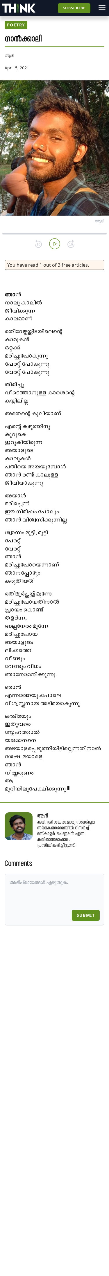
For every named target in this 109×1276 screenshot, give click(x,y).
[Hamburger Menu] (102, 7)
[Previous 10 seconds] (38, 244)
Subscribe (74, 8)
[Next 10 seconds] (71, 244)
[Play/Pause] (55, 244)
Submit (86, 915)
